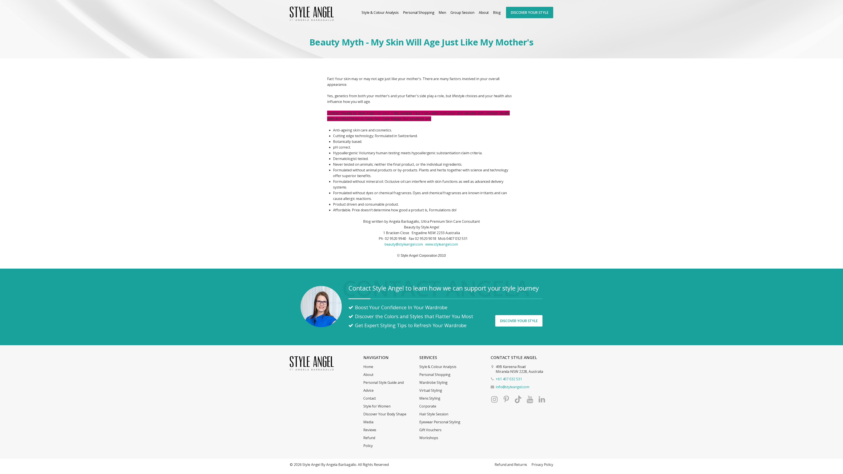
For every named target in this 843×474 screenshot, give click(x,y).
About (484, 12)
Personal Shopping (418, 12)
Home (368, 366)
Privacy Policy (542, 464)
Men (442, 12)
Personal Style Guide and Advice (383, 386)
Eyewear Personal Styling (439, 422)
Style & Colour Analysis (380, 12)
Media (368, 422)
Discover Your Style (529, 12)
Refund (369, 437)
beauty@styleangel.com (403, 244)
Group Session (462, 12)
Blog (497, 12)
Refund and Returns (511, 464)
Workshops (428, 437)
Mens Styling (429, 398)
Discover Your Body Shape (384, 414)
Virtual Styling (430, 390)
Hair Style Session (433, 414)
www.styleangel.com (441, 244)
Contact (369, 398)
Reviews (369, 429)
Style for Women (377, 406)
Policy (368, 445)
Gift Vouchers (430, 429)
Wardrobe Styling (433, 382)
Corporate (427, 406)
